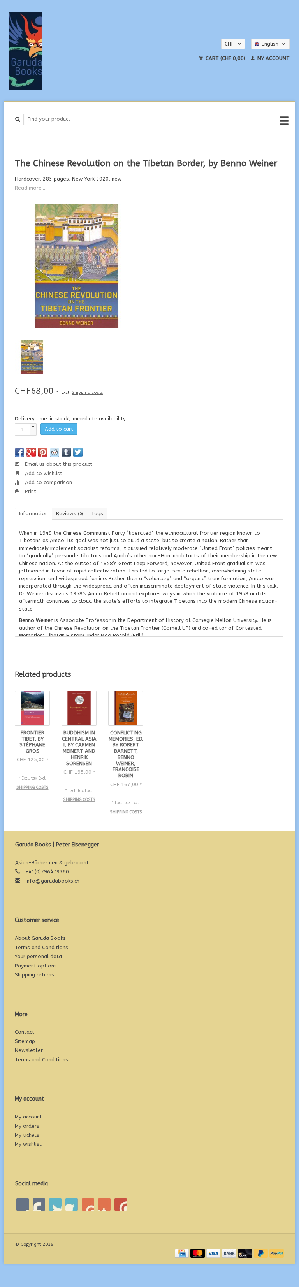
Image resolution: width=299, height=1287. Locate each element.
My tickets (27, 1135)
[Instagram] (120, 1204)
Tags (97, 513)
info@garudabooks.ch (52, 881)
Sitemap (25, 1041)
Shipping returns (34, 975)
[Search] (18, 119)
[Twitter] (39, 1204)
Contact (24, 1032)
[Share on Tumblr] (66, 452)
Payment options (36, 966)
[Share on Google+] (31, 452)
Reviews (69, 513)
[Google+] (55, 1204)
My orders (27, 1126)
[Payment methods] (182, 1253)
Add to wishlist (42, 473)
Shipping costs (87, 392)
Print (29, 491)
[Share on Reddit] (54, 452)
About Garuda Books (40, 938)
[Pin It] (42, 452)
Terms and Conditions (41, 947)
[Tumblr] (104, 1204)
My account (273, 58)
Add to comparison (47, 482)
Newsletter (29, 1050)
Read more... (30, 188)
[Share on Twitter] (78, 452)
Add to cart (59, 429)
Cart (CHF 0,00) (225, 58)
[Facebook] (22, 1204)
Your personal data (38, 956)
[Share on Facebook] (19, 452)
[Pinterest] (71, 1204)
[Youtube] (88, 1204)
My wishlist (28, 1144)
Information (33, 513)
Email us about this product (57, 464)
